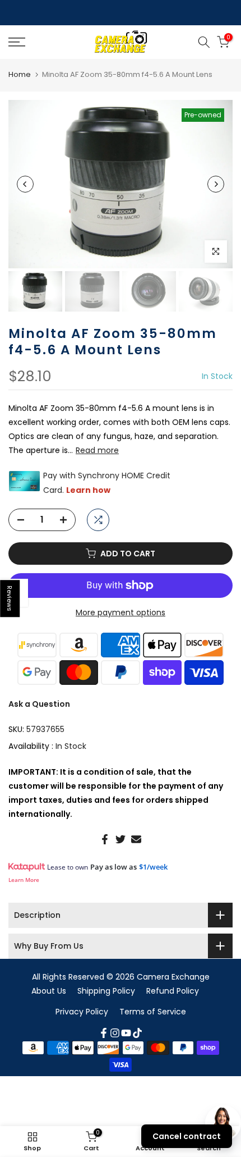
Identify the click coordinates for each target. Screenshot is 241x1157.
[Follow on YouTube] (126, 1033)
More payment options (120, 612)
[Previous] (25, 184)
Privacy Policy (81, 1011)
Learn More (23, 880)
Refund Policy (172, 990)
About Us (48, 990)
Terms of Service (152, 1011)
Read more (97, 450)
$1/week (153, 867)
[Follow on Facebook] (104, 1033)
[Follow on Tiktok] (137, 1033)
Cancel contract (186, 1136)
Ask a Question (39, 704)
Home (19, 74)
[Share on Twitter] (120, 839)
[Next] (215, 184)
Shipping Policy (106, 990)
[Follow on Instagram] (115, 1033)
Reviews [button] (10, 598)
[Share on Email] (136, 839)
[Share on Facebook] (105, 839)
